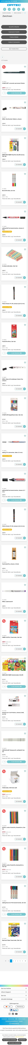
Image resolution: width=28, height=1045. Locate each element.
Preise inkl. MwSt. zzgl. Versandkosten (11, 89)
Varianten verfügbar (7, 231)
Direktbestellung (15, 1023)
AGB (16, 1019)
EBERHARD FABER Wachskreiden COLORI (12, 675)
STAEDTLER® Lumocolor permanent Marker (13, 83)
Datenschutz (11, 1019)
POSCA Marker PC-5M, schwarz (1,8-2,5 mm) (13, 526)
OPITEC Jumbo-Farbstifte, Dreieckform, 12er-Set (14, 828)
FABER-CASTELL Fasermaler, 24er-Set (12, 637)
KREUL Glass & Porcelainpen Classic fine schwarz (12, 379)
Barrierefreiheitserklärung (12, 1021)
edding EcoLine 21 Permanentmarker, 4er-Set (14, 902)
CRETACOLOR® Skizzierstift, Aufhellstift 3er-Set (13, 750)
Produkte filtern (15, 48)
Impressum (4, 1019)
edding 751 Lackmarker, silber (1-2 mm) (12, 452)
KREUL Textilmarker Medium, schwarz (12, 119)
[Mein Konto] (18, 9)
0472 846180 (13, 1)
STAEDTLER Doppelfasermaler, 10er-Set (12, 415)
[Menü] (4, 9)
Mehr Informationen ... (20, 1036)
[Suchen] (9, 9)
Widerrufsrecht (21, 1019)
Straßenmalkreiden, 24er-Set (9, 266)
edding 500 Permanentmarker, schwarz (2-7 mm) (13, 491)
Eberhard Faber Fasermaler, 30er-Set (12, 940)
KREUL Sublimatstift (7, 601)
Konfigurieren (22, 1039)
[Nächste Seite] (22, 960)
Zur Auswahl (19, 128)
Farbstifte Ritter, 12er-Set (9, 341)
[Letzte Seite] (25, 960)
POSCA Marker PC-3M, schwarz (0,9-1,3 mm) (13, 303)
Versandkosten (8, 1030)
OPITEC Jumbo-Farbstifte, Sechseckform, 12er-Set (13, 865)
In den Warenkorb (15, 93)
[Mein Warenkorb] (23, 9)
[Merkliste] (14, 9)
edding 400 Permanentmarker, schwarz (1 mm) (13, 228)
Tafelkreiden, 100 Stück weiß (9, 787)
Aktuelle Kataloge (6, 999)
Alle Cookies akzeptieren (14, 1043)
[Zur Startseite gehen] (14, 5)
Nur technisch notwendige (9, 1039)
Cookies (20, 1021)
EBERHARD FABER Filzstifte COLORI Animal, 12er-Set (13, 155)
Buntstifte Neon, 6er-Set (8, 190)
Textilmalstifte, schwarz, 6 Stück (10, 564)
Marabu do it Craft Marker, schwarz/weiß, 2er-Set (13, 713)
